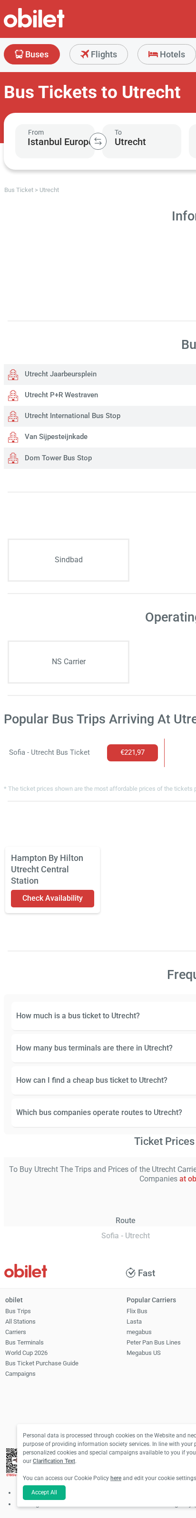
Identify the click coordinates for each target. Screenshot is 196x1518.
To (118, 132)
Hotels (171, 54)
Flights (103, 54)
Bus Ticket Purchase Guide (41, 1363)
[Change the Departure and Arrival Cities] (98, 141)
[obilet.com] (57, 26)
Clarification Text (54, 1461)
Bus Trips (18, 1311)
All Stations (20, 1321)
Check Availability (52, 898)
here (115, 1478)
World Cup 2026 (26, 1352)
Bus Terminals (24, 1342)
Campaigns (20, 1373)
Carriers (15, 1331)
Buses (36, 54)
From (36, 132)
